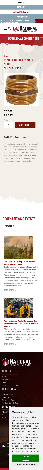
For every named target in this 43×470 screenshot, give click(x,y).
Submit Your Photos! (10, 385)
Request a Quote (9, 379)
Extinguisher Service (21, 11)
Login (37, 21)
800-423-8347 (21, 16)
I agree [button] (26, 456)
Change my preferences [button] (26, 464)
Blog (4, 382)
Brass (6, 56)
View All (8, 225)
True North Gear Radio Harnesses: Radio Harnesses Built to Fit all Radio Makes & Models (21, 324)
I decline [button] (25, 460)
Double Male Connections (23, 38)
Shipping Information (10, 400)
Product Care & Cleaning (12, 403)
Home (4, 376)
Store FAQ (6, 397)
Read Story (9, 290)
